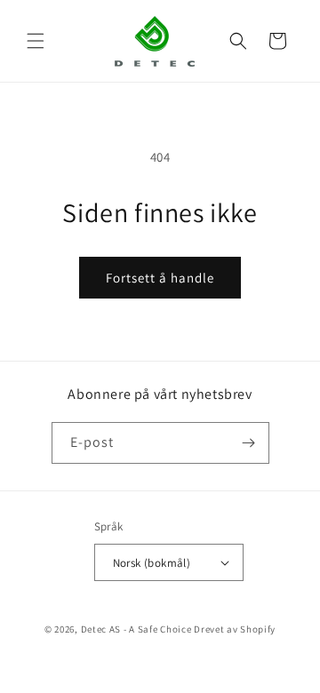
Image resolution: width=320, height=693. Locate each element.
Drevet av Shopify (235, 629)
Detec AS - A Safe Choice (136, 629)
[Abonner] (248, 443)
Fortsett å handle (160, 277)
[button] (35, 40)
